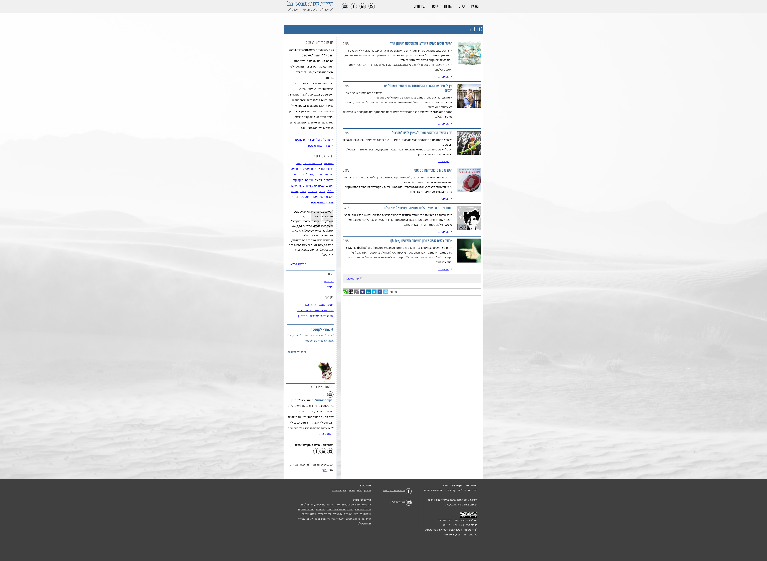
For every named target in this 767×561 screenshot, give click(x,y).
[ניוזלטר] (344, 8)
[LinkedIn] (369, 292)
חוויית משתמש (363, 509)
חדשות (330, 169)
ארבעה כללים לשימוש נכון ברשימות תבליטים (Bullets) (421, 241)
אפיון (298, 163)
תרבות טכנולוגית (303, 197)
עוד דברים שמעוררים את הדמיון (316, 316)
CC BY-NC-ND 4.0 (452, 525)
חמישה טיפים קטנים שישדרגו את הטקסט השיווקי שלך (421, 44)
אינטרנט (329, 163)
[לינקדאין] (362, 8)
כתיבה (318, 180)
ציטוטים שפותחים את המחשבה (315, 310)
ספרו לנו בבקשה (454, 504)
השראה (347, 208)
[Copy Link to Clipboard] (357, 292)
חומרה (318, 174)
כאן (324, 470)
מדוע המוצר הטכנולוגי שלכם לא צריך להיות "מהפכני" (422, 133)
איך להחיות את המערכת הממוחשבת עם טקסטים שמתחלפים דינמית (418, 88)
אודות (448, 6)
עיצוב (322, 191)
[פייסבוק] (353, 8)
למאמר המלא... (297, 264)
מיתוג (330, 186)
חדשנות (319, 169)
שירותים (419, 6)
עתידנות (312, 191)
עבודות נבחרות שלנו (319, 146)
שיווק (303, 191)
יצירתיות (329, 180)
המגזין (475, 6)
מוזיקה (309, 180)
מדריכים (329, 281)
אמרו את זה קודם (312, 163)
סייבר (294, 186)
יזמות (297, 174)
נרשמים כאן (327, 434)
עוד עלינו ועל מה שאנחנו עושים (313, 140)
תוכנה (294, 191)
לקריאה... (443, 77)
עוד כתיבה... (352, 279)
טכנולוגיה (307, 174)
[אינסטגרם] (371, 8)
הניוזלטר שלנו (397, 501)
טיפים (346, 44)
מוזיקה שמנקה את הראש (319, 305)
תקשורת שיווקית (324, 197)
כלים (461, 6)
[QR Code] (351, 292)
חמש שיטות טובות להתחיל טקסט (433, 170)
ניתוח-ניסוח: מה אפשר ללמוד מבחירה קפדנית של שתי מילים (418, 208)
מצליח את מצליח (316, 186)
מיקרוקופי (297, 180)
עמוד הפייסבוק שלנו (394, 490)
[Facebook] (380, 292)
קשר (434, 6)
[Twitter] (375, 292)
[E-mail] (363, 292)
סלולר (330, 191)
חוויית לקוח (306, 169)
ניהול (301, 186)
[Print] (386, 292)
